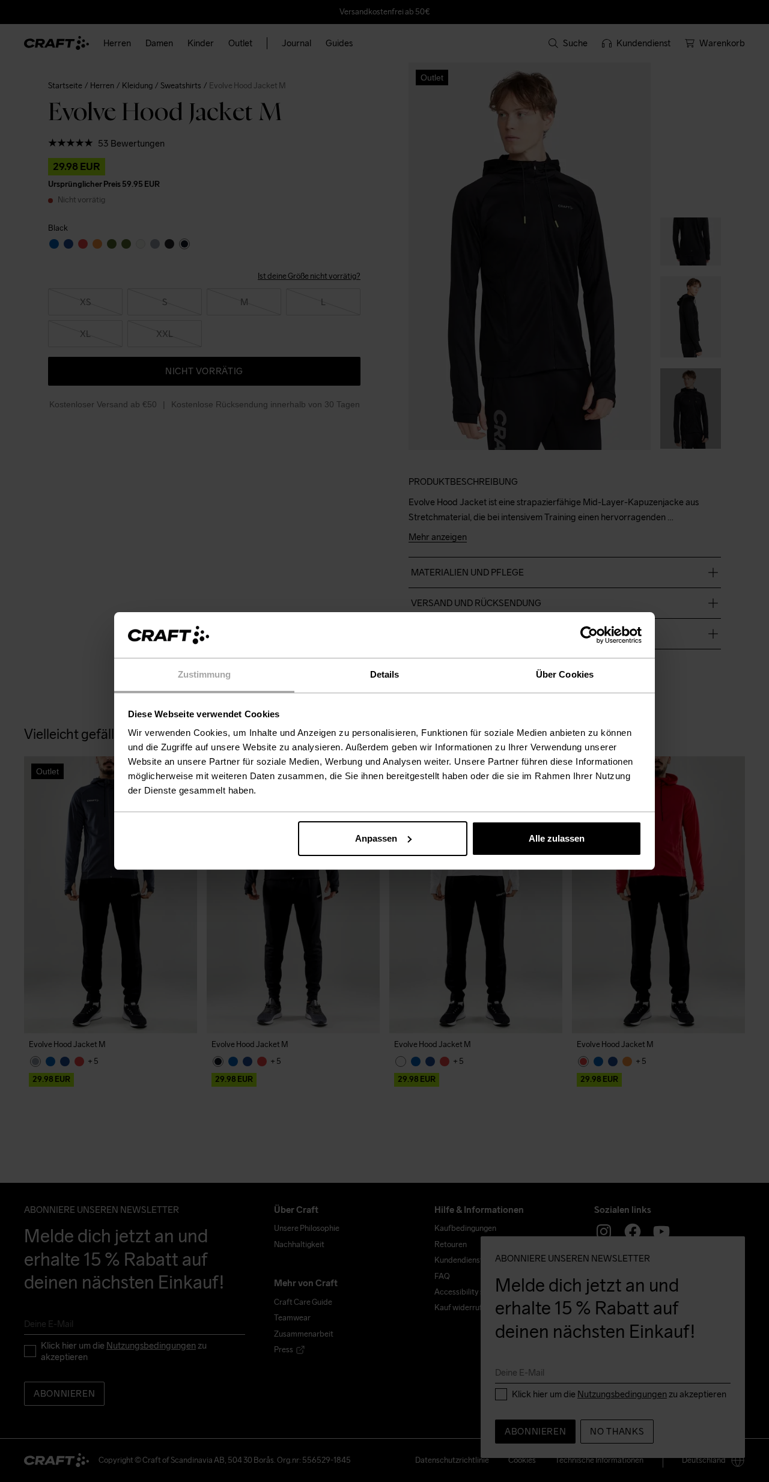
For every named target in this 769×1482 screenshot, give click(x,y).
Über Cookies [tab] (565, 674)
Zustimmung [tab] (204, 674)
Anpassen (376, 838)
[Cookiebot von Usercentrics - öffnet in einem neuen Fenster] (589, 635)
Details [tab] (385, 674)
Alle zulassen (557, 838)
